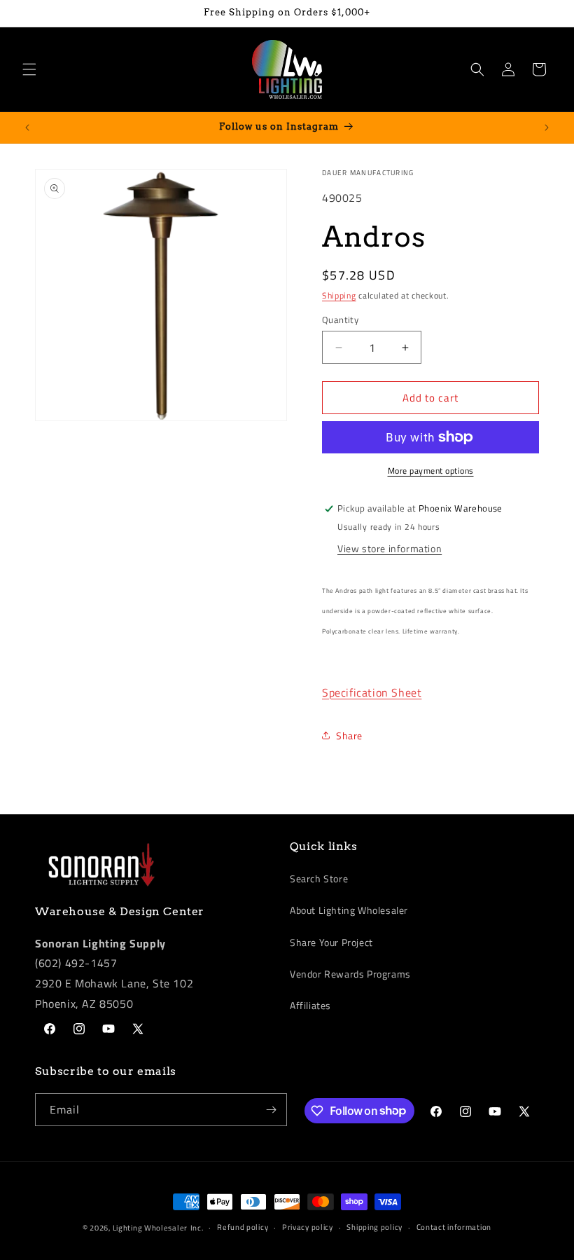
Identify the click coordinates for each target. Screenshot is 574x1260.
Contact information (453, 1227)
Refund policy (242, 1227)
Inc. (197, 1227)
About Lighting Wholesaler (349, 910)
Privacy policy (307, 1227)
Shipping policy (374, 1227)
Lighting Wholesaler (150, 1227)
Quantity (340, 320)
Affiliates (310, 1005)
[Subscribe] (270, 1109)
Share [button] (349, 735)
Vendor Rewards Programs (350, 973)
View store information (389, 548)
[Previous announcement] (27, 127)
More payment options (431, 471)
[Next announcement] (546, 127)
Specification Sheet (371, 692)
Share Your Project (331, 942)
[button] (29, 69)
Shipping (339, 295)
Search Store (319, 878)
